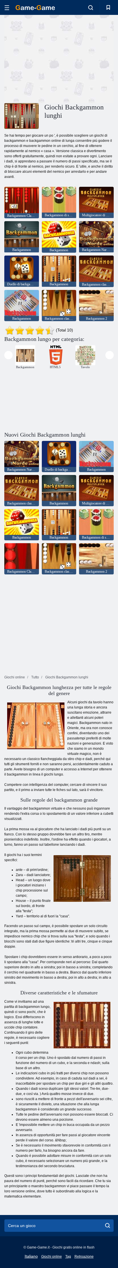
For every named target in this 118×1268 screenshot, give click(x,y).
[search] (107, 1225)
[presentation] (8, 355)
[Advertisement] (53, 58)
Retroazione (84, 1257)
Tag (68, 1257)
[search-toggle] (90, 7)
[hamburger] (6, 7)
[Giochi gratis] (35, 7)
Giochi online (51, 1257)
